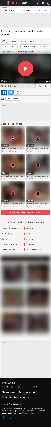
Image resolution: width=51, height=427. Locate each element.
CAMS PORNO (9, 10)
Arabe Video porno (34, 249)
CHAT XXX (42, 10)
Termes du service (27, 392)
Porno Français (12, 99)
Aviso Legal (20, 387)
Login (47, 3)
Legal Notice (7, 387)
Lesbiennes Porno (10, 244)
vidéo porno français (26, 51)
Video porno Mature (10, 228)
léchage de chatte (27, 41)
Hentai (28, 234)
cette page (7, 413)
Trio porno (30, 244)
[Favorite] (17, 92)
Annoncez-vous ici (28, 397)
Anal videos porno (10, 234)
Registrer (43, 3)
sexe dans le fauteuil (28, 46)
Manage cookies (9, 392)
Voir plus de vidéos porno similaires (26, 212)
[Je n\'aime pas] (46, 86)
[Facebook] (4, 92)
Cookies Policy (34, 387)
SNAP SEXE (25, 10)
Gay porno (6, 239)
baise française (8, 51)
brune (14, 41)
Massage (29, 239)
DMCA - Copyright (10, 397)
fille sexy (40, 51)
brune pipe (44, 46)
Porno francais (8, 249)
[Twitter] (11, 92)
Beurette (29, 228)
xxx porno (40, 258)
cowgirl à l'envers (9, 46)
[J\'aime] (39, 86)
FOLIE (19, 2)
